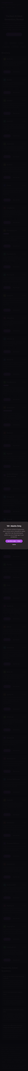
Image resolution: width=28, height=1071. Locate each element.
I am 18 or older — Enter (14, 541)
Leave (14, 544)
